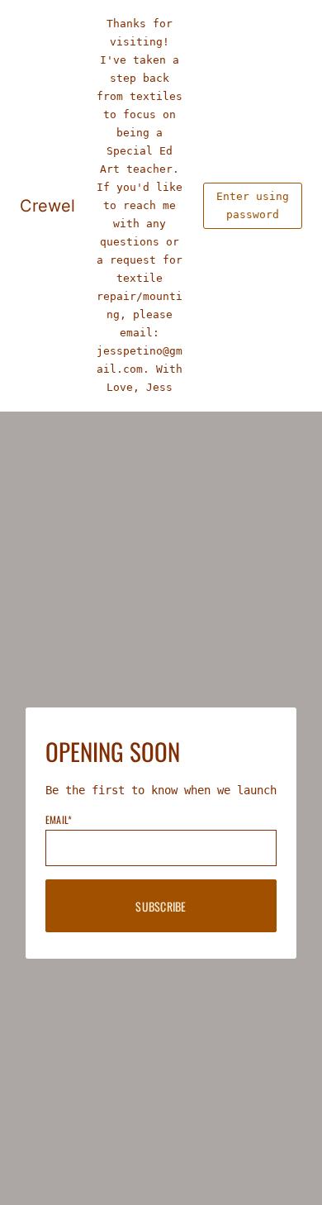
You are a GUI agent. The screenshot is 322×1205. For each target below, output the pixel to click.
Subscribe (161, 906)
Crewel (47, 206)
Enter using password (252, 205)
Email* (58, 819)
